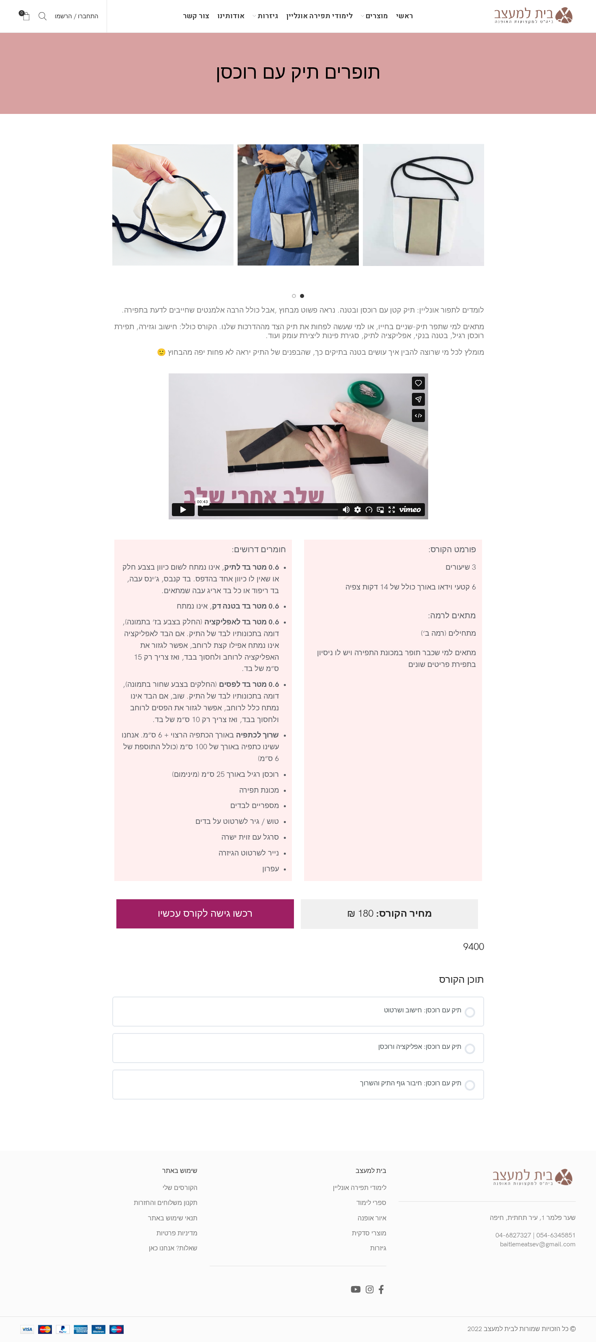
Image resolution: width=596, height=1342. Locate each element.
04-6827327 (513, 1235)
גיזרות (378, 1248)
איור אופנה (372, 1218)
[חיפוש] (42, 16)
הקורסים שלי (180, 1188)
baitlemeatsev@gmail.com (538, 1244)
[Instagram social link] (369, 1289)
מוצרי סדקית (369, 1233)
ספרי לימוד (371, 1203)
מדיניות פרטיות (177, 1233)
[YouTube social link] (355, 1289)
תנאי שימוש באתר (172, 1218)
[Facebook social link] (381, 1289)
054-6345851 (556, 1235)
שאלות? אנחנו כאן (173, 1248)
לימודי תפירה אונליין (359, 1188)
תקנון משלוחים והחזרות (165, 1203)
